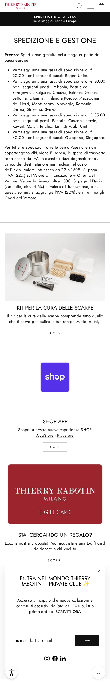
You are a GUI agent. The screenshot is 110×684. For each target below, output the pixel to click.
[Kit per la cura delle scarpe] (55, 267)
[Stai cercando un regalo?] (55, 494)
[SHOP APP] (55, 380)
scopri (55, 333)
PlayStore (65, 435)
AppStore (44, 435)
